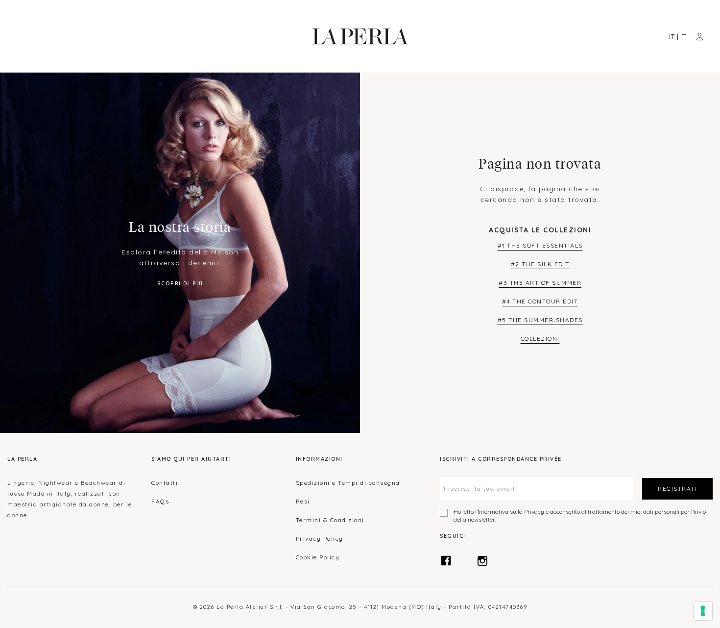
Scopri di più (180, 283)
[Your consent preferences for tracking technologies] (703, 611)
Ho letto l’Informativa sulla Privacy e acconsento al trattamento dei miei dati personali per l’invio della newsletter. (580, 515)
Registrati (677, 488)
